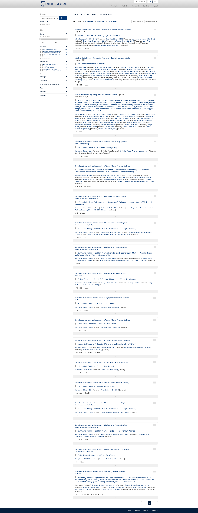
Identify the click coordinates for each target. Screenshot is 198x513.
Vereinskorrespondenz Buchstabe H (92, 63)
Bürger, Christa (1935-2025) (50, 66)
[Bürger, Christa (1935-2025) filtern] (42, 66)
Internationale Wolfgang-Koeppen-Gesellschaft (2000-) (136, 181)
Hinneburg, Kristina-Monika (143, 120)
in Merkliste (100, 21)
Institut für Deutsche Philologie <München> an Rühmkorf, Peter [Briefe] (107, 343)
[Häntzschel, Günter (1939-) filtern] (42, 49)
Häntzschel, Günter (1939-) (50, 49)
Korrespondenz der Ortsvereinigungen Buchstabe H (99, 35)
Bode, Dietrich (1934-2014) (110, 283)
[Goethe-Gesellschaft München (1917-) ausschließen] (41, 52)
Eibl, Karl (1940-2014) (82, 347)
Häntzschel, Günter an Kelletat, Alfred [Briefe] (96, 386)
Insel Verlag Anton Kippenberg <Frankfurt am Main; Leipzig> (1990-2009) (124, 260)
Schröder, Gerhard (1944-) (83, 175)
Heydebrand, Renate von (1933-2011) (104, 485)
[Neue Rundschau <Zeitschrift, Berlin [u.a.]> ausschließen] (41, 71)
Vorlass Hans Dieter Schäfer (107, 95)
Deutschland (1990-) (89, 179)
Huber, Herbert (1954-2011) (100, 76)
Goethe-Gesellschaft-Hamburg (104, 80)
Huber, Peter (146, 41)
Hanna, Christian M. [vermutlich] (126, 116)
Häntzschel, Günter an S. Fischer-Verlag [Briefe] (97, 147)
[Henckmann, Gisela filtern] (42, 56)
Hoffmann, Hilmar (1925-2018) (124, 41)
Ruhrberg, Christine (133, 283)
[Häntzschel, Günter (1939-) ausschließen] (41, 49)
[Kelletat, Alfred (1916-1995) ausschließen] (41, 69)
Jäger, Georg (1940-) (140, 487)
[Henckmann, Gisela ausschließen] (41, 56)
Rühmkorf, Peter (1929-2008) (50, 64)
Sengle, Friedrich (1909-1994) (111, 489)
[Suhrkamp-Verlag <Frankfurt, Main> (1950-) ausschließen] (41, 51)
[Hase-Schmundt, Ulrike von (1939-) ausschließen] (41, 54)
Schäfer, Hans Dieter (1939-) (107, 129)
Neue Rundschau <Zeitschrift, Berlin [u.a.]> (54, 71)
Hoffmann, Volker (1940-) (117, 487)
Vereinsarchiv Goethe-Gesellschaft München (116, 30)
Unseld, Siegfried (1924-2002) (111, 232)
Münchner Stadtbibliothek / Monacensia (88, 30)
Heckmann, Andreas (122, 118)
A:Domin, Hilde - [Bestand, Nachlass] (116, 362)
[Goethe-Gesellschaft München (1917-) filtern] (42, 52)
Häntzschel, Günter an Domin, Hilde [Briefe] (96, 366)
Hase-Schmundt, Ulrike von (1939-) (52, 54)
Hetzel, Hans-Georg (145, 76)
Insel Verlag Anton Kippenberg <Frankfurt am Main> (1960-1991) (109, 234)
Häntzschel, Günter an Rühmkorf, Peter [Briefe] (97, 323)
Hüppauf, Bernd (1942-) (135, 122)
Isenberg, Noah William (108, 125)
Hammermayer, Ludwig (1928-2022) (143, 39)
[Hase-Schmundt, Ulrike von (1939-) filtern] (42, 54)
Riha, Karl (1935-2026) (108, 258)
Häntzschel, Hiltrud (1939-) (83, 208)
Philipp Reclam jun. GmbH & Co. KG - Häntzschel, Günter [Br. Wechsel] (107, 279)
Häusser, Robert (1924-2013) (128, 114)
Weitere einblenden (45, 58)
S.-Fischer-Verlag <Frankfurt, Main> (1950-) (134, 151)
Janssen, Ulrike (92, 127)
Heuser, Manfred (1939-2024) (128, 71)
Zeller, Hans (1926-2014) (83, 459)
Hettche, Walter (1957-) (94, 120)
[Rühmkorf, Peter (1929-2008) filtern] (42, 64)
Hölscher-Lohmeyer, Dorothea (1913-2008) (97, 73)
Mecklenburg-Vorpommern (113, 179)
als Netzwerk (89, 21)
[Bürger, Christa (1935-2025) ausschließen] (41, 66)
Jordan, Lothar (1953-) (130, 127)
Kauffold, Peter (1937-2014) (109, 175)
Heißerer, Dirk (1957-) (134, 69)
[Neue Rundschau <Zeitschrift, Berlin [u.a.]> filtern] (42, 71)
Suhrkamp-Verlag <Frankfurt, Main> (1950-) (54, 51)
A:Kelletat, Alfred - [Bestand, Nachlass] (116, 383)
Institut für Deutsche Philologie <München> (137, 347)
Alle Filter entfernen (45, 24)
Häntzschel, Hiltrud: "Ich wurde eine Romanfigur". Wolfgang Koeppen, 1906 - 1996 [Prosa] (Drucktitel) (113, 203)
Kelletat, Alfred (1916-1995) (50, 69)
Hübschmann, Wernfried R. (84, 125)
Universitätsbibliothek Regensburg (86, 95)
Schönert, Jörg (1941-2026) (84, 489)
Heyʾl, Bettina (150, 71)
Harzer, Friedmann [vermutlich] (97, 118)
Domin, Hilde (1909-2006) (49, 67)
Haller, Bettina (150, 114)
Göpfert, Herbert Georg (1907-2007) (137, 485)
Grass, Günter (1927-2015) (116, 177)
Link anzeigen (112, 21)
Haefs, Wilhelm (80, 114)
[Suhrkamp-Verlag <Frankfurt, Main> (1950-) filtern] (42, 51)
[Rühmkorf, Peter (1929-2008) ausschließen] (41, 64)
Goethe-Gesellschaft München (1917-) (52, 52)
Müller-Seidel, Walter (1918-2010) (86, 39)
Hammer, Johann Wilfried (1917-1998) (95, 116)
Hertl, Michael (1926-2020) (101, 71)
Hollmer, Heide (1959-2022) (128, 73)
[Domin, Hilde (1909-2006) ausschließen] (41, 67)
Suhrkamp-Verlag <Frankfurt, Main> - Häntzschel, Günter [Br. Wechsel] (107, 228)
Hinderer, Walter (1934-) (118, 120)
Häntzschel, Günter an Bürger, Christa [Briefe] (96, 303)
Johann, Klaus (109, 127)
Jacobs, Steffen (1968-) (131, 125)
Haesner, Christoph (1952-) (130, 67)
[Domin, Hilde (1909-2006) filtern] (42, 67)
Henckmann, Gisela (48, 56)
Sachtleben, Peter (80, 67)
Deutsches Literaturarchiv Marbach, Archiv (89, 142)
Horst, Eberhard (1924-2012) (109, 122)
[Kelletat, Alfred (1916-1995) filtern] (42, 69)
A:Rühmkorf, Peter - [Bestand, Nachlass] (117, 166)
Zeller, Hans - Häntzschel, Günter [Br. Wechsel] (97, 455)
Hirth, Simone (87, 122)
